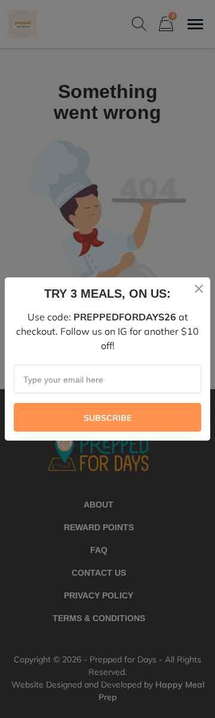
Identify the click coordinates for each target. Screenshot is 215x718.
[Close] (199, 288)
